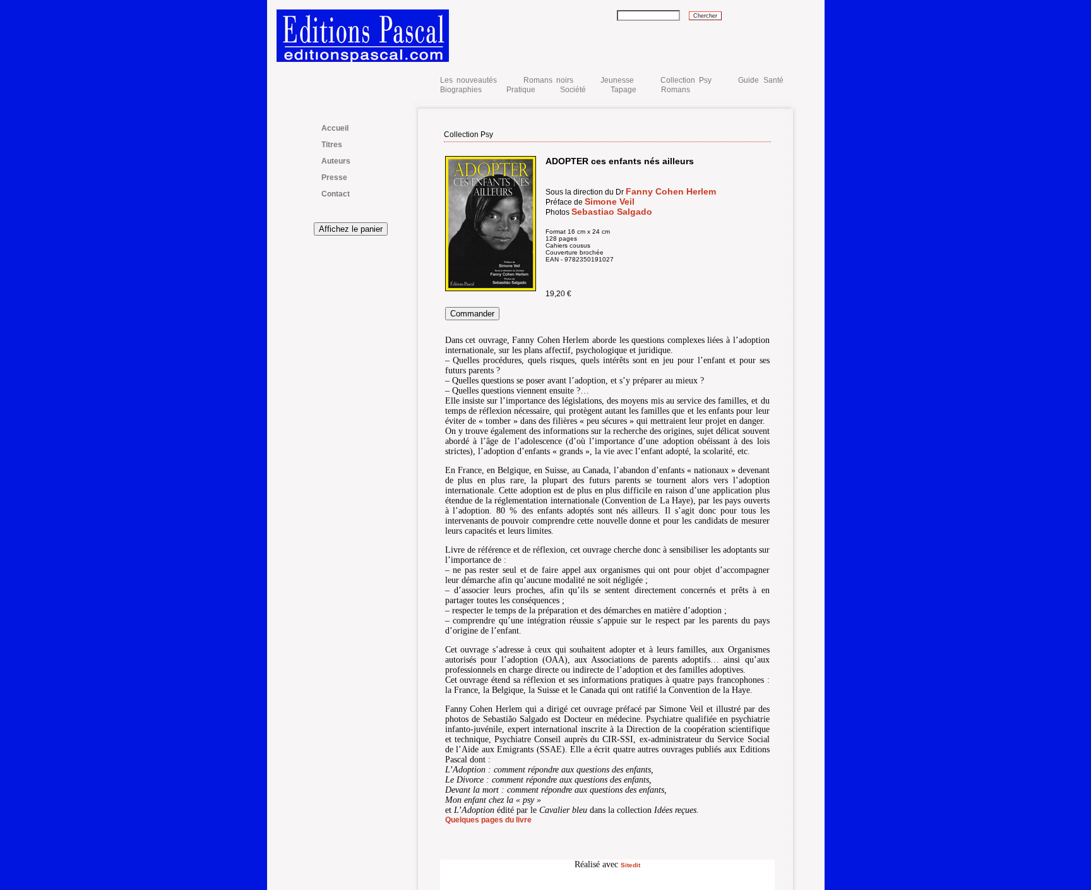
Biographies (461, 89)
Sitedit (630, 865)
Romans (675, 89)
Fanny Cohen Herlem (671, 191)
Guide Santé (760, 80)
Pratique (520, 89)
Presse (334, 177)
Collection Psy (686, 80)
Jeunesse (617, 80)
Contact (335, 193)
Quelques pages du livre (488, 819)
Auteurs (335, 161)
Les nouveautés (470, 80)
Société (573, 89)
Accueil (335, 128)
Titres (331, 144)
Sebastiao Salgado (611, 212)
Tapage (623, 89)
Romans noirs (548, 80)
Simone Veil (610, 201)
